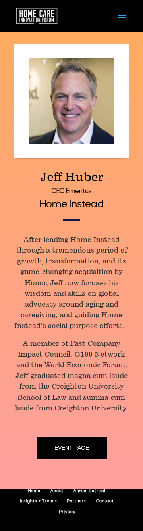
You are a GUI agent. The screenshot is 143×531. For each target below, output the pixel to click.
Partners (76, 501)
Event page (71, 448)
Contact (105, 501)
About (57, 491)
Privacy (67, 512)
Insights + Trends (38, 501)
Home (34, 491)
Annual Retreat (89, 491)
